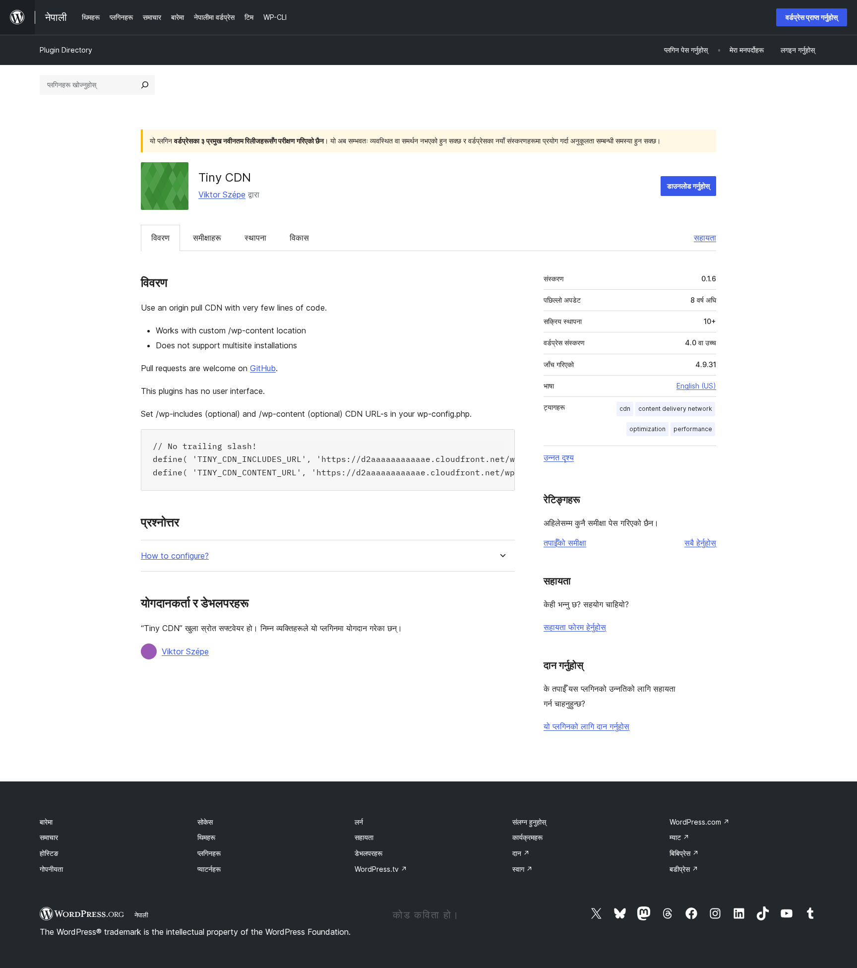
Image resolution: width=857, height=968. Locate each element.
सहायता (705, 238)
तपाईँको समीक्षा (565, 543)
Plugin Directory (66, 50)
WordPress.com (700, 822)
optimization (647, 429)
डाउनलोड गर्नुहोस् (688, 186)
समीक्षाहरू (207, 238)
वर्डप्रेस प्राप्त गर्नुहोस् (812, 17)
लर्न (359, 822)
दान (521, 853)
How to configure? (175, 556)
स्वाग (522, 869)
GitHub (263, 368)
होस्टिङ (49, 853)
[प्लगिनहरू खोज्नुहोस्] (145, 85)
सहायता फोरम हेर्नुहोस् (575, 627)
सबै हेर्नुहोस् (700, 543)
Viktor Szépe (221, 194)
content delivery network (675, 408)
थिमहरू (206, 837)
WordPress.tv (381, 869)
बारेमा (46, 822)
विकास (299, 238)
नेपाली (141, 915)
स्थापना (255, 238)
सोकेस (205, 822)
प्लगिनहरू (209, 853)
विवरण (160, 238)
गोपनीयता (51, 869)
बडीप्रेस (684, 869)
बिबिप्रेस (684, 853)
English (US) (696, 386)
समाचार (49, 837)
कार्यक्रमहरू (527, 837)
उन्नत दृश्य (559, 457)
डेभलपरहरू (368, 853)
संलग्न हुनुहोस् (529, 822)
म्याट (679, 837)
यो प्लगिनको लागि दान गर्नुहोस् (586, 726)
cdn (624, 408)
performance (692, 429)
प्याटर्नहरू (209, 869)
